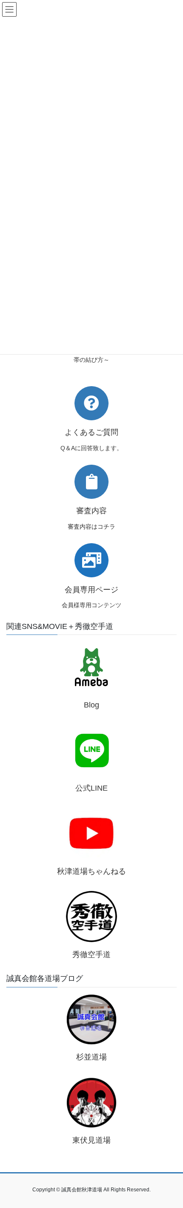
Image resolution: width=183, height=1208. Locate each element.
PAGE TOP (170, 1164)
